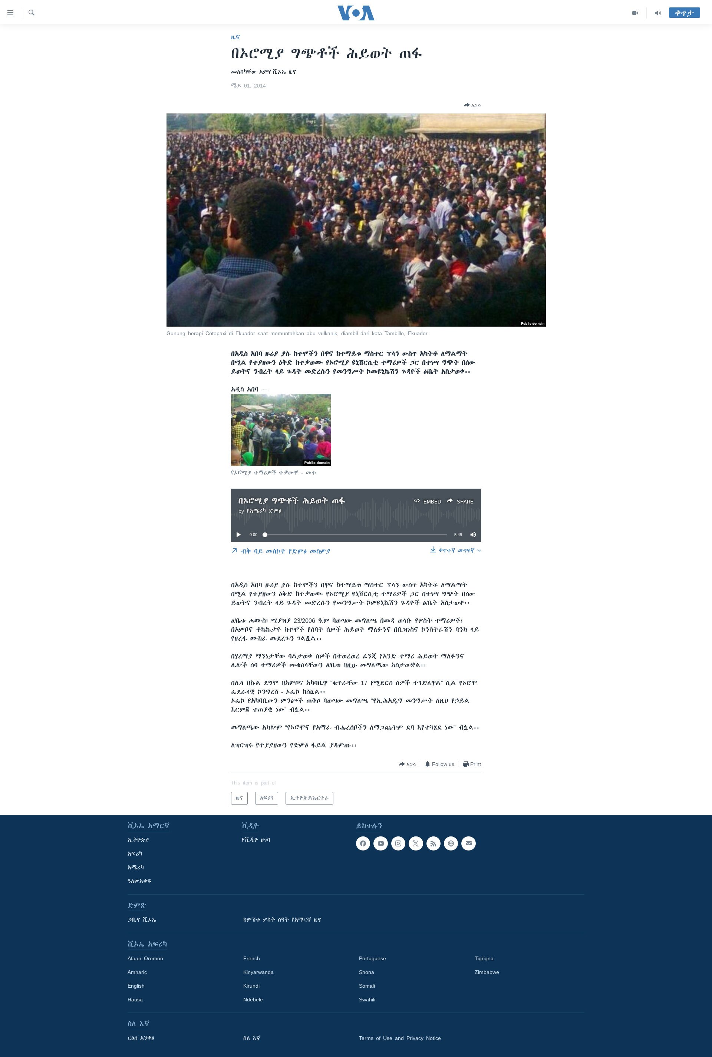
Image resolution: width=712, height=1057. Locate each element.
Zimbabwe (487, 972)
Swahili (367, 999)
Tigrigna (484, 958)
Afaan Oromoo (145, 958)
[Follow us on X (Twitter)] (416, 843)
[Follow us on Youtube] (380, 843)
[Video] (635, 13)
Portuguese (372, 958)
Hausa (135, 999)
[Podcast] (451, 843)
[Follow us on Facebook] (363, 843)
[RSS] (433, 843)
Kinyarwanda (258, 972)
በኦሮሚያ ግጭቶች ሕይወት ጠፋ (291, 500)
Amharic (137, 972)
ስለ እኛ (251, 1038)
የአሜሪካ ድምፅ (264, 511)
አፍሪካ (135, 853)
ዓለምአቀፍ (140, 881)
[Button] (472, 104)
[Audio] (658, 13)
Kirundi (251, 985)
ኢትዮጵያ (138, 840)
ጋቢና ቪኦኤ (142, 919)
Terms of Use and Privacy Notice (400, 1038)
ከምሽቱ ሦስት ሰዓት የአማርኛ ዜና (282, 919)
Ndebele (253, 999)
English (136, 985)
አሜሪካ (136, 867)
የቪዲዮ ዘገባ (256, 840)
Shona (366, 972)
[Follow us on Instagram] (398, 843)
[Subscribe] (468, 843)
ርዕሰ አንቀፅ (141, 1038)
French (251, 958)
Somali (367, 985)
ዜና (235, 37)
